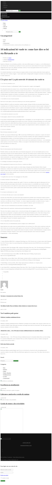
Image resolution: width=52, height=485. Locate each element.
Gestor (10, 57)
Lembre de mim (5, 478)
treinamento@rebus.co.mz (5, 16)
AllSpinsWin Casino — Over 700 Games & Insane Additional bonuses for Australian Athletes (22, 330)
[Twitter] (3, 277)
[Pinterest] (3, 278)
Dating (4, 371)
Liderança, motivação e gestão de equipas (15, 394)
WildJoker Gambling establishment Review (10, 317)
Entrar (2, 18)
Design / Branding (7, 373)
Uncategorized (11, 59)
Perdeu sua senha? (4, 475)
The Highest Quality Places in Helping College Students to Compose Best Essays (19, 305)
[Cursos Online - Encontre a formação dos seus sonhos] (4, 20)
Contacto (5, 7)
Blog (4, 367)
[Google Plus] (3, 275)
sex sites (5, 376)
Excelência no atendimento (10, 385)
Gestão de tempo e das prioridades (12, 403)
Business (5, 369)
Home (4, 1)
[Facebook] (3, 273)
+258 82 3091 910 (4, 15)
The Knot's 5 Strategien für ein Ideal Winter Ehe (12, 296)
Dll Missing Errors (7, 374)
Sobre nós (5, 5)
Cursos (4, 3)
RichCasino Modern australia (7, 344)
